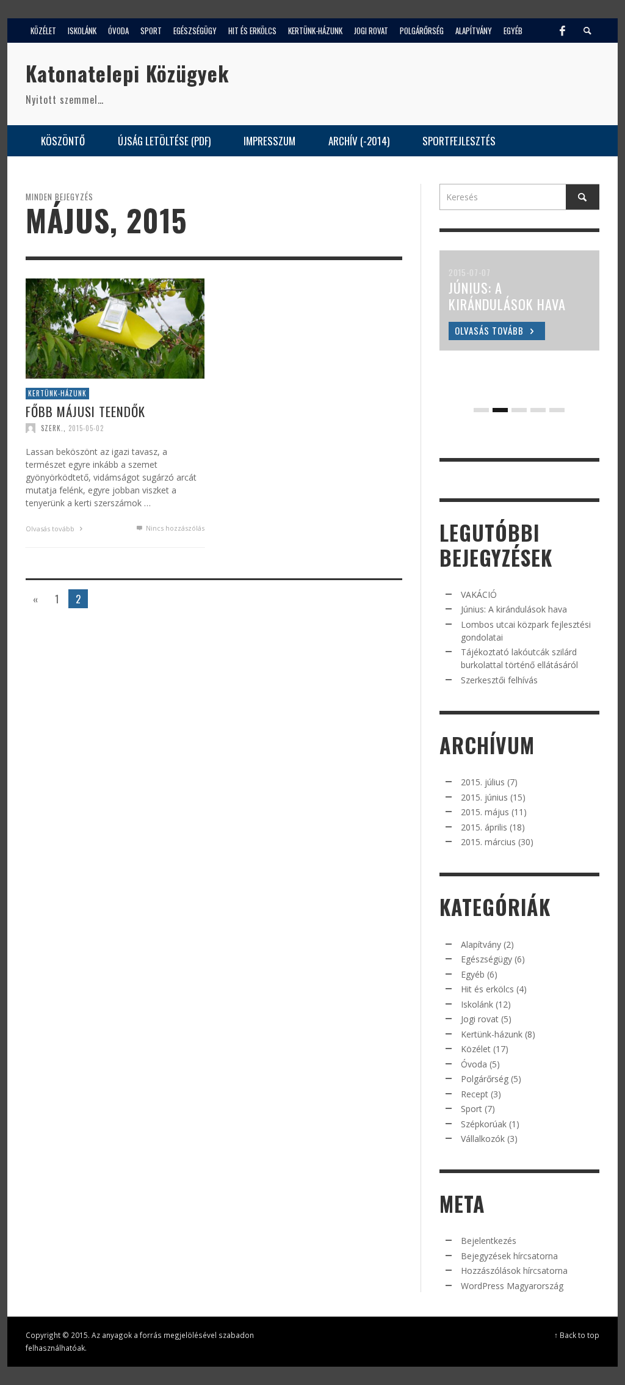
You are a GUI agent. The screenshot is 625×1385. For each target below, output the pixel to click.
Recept (474, 1094)
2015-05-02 (86, 428)
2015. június (484, 797)
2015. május (485, 812)
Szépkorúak (484, 1124)
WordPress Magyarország (512, 1286)
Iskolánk (477, 1004)
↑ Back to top (576, 1335)
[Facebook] (562, 30)
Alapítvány (481, 944)
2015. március (488, 842)
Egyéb (473, 974)
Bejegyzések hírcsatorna (509, 1256)
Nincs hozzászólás (174, 528)
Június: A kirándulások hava (514, 609)
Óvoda (474, 1064)
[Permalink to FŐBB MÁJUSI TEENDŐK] (115, 327)
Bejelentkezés (488, 1240)
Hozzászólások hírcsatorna (514, 1270)
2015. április (484, 827)
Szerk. (52, 428)
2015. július (483, 782)
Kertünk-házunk (57, 393)
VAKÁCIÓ (479, 594)
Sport (471, 1108)
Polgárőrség (484, 1079)
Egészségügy (486, 959)
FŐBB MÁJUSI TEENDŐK (85, 411)
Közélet (476, 1049)
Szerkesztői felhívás (499, 680)
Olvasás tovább (51, 528)
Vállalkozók (483, 1138)
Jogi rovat (480, 1019)
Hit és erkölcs (487, 989)
